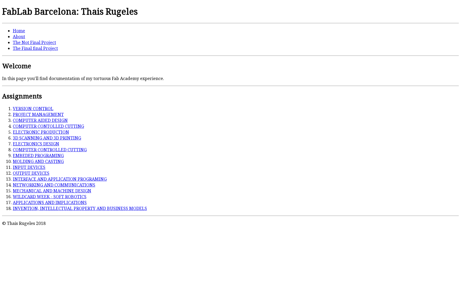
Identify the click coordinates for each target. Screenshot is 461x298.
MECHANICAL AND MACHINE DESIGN (52, 191)
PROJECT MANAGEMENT (38, 114)
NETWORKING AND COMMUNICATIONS (54, 185)
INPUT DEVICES (29, 167)
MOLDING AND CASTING (38, 161)
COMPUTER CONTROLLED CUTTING (50, 150)
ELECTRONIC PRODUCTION (41, 132)
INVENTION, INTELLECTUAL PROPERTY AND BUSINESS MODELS (80, 208)
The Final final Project (35, 48)
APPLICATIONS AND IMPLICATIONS (50, 202)
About (19, 36)
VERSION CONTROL (33, 109)
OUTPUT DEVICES (31, 173)
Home (19, 31)
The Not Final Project (34, 42)
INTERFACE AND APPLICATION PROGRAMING (60, 179)
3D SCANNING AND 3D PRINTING (47, 138)
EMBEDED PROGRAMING (38, 155)
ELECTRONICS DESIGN (36, 144)
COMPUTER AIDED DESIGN (40, 120)
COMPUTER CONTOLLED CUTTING (48, 126)
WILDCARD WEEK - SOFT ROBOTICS (49, 197)
